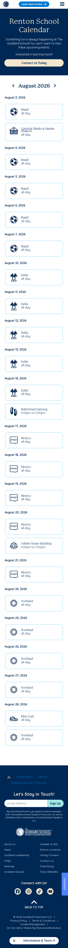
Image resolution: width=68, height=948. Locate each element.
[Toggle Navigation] (62, 4)
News (7, 849)
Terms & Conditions (43, 920)
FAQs (7, 860)
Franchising (47, 866)
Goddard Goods (14, 871)
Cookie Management (32, 924)
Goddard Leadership (16, 855)
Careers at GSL (49, 844)
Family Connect (49, 855)
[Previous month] (13, 85)
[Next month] (54, 85)
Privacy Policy (18, 920)
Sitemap (9, 866)
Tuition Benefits (49, 871)
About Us (9, 844)
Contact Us (46, 860)
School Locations (50, 849)
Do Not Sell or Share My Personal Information (34, 928)
